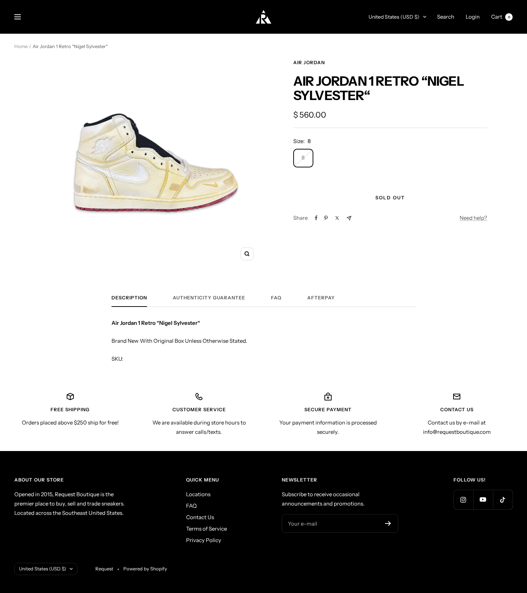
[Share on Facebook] (316, 217)
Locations (198, 494)
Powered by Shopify (145, 568)
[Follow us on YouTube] (483, 499)
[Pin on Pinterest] (326, 217)
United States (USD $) (394, 17)
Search (445, 16)
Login (473, 16)
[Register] (388, 523)
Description (129, 297)
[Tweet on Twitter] (337, 217)
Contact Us (200, 517)
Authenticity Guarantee (209, 297)
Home (21, 46)
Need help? (473, 217)
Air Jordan (309, 62)
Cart (500, 16)
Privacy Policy (203, 540)
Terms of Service (206, 528)
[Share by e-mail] (349, 218)
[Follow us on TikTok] (503, 499)
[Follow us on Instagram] (463, 499)
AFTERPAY (321, 297)
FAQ (276, 297)
